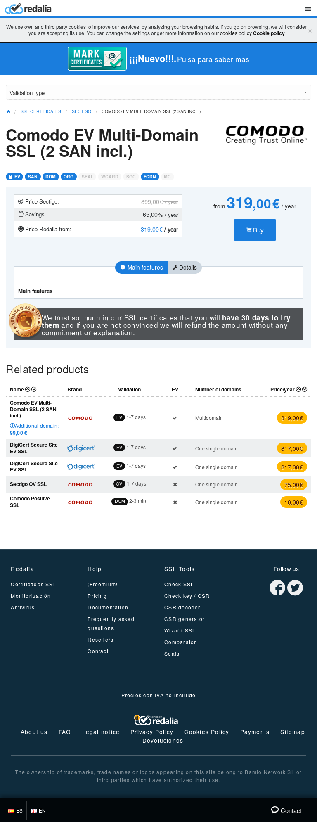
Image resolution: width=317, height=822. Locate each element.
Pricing (97, 595)
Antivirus (23, 607)
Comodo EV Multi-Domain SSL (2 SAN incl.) (151, 111)
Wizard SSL (180, 630)
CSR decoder (182, 607)
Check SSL (179, 583)
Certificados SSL (33, 583)
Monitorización (31, 595)
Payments (255, 731)
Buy (257, 229)
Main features (144, 267)
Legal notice (101, 731)
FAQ (65, 731)
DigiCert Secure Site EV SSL (34, 448)
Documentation (108, 607)
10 (293, 501)
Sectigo (81, 111)
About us (34, 731)
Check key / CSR (187, 595)
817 (292, 448)
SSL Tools (179, 568)
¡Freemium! (103, 583)
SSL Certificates (41, 111)
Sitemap (292, 731)
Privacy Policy (151, 731)
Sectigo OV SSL (28, 484)
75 (293, 484)
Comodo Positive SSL (30, 502)
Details (187, 267)
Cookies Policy (206, 731)
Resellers (101, 639)
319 (292, 417)
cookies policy (236, 32)
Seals (172, 653)
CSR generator (184, 618)
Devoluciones (163, 740)
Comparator (180, 641)
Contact (98, 650)
